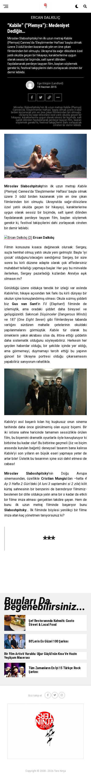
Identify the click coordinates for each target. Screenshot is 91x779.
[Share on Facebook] (32, 97)
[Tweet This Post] (40, 97)
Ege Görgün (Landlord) (50, 83)
